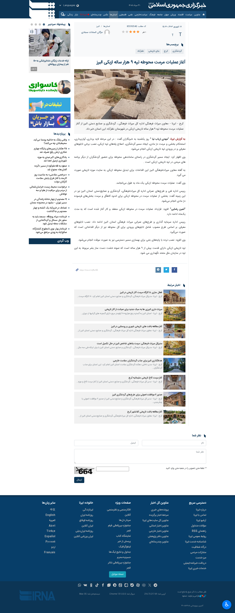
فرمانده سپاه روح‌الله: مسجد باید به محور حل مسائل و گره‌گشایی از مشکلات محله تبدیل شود (49, 220)
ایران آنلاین (87, 526)
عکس (105, 15)
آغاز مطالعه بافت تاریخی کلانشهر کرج (144, 412)
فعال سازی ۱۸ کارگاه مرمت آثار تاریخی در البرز (141, 293)
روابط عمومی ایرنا (197, 536)
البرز (98, 26)
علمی (130, 15)
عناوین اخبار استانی (159, 526)
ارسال (79, 480)
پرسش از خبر (124, 541)
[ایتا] (120, 586)
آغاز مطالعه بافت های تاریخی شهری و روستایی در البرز (136, 327)
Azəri (52, 526)
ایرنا (176, 5)
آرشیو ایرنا (201, 520)
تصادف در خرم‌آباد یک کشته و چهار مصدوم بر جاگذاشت (50, 209)
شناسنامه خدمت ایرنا (195, 542)
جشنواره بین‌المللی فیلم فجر (119, 528)
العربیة (52, 520)
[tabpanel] (49, 51)
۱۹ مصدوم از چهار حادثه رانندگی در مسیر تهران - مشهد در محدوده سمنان (48, 201)
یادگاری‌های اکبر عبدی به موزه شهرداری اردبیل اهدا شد (52, 159)
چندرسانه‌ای (96, 15)
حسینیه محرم (124, 557)
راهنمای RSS (199, 531)
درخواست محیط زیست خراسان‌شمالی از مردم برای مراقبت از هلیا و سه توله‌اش (48, 190)
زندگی (70, 15)
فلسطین (122, 15)
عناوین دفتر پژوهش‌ (158, 536)
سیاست (188, 15)
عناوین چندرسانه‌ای (159, 542)
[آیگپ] (126, 586)
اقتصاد (181, 15)
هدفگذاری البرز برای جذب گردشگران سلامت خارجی (137, 361)
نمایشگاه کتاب (123, 536)
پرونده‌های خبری (160, 510)
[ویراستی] (108, 586)
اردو (53, 547)
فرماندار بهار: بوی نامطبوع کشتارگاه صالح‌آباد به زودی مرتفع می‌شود (49, 230)
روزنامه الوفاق (86, 520)
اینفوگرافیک (125, 547)
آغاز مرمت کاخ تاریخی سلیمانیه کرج (145, 378)
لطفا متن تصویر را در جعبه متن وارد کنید (186, 468)
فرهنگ (152, 15)
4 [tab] (32, 24)
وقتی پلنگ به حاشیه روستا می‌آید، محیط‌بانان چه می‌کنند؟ (50, 141)
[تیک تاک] (97, 586)
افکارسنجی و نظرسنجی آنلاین (119, 512)
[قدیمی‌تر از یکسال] (174, 297)
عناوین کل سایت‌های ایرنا (155, 520)
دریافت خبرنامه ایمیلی (194, 563)
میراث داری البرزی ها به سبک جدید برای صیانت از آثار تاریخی (133, 309)
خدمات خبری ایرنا (197, 568)
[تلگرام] (155, 586)
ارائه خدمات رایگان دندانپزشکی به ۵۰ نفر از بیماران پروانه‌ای (51, 62)
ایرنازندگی (88, 510)
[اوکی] (91, 586)
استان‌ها (113, 15)
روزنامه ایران (86, 515)
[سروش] (114, 586)
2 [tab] (40, 24)
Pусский (50, 542)
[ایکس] (149, 586)
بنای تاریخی (153, 51)
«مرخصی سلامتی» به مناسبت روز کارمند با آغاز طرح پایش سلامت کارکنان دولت (50, 178)
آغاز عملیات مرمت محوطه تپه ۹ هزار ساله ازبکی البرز (141, 62)
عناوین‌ (197, 15)
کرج (166, 51)
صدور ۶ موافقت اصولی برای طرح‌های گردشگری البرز (137, 395)
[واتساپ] (79, 586)
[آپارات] (137, 586)
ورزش (173, 15)
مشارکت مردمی (198, 552)
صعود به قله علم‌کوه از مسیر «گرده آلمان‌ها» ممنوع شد (50, 168)
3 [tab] (36, 24)
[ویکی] (85, 586)
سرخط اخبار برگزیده (159, 515)
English (50, 515)
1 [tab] (44, 24)
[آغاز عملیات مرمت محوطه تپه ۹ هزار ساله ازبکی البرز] (130, 94)
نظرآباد (140, 51)
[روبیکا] (143, 586)
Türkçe (50, 531)
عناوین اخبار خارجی (159, 531)
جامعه (159, 15)
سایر (64, 15)
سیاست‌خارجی (141, 15)
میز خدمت (201, 558)
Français (49, 552)
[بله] (132, 586)
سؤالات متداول (198, 526)
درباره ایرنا (201, 510)
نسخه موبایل (117, 574)
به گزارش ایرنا (178, 139)
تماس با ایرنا (200, 515)
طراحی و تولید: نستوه (191, 596)
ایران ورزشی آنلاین (83, 536)
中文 (52, 510)
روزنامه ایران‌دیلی (84, 531)
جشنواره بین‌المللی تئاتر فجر (119, 565)
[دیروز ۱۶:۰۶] (49, 42)
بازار (76, 15)
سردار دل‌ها (125, 520)
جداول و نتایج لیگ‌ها (120, 552)
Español (50, 536)
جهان (166, 15)
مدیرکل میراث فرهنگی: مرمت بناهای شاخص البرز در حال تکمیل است (129, 344)
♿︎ (226, 604)
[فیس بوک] (102, 586)
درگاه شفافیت (199, 547)
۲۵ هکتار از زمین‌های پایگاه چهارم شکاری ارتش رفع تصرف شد (50, 150)
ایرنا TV (83, 15)
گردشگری (177, 51)
